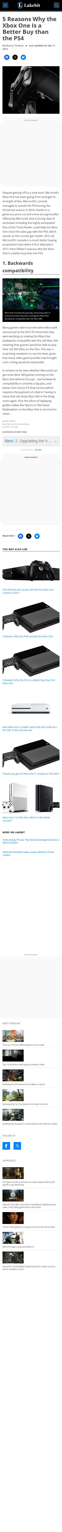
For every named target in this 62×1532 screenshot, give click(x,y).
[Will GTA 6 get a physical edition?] (30, 1238)
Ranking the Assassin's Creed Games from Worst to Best (29, 1123)
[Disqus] (30, 907)
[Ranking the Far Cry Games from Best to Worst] (30, 1095)
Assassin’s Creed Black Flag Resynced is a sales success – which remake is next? (29, 1268)
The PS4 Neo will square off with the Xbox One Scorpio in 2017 (28, 591)
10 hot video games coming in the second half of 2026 (28, 1226)
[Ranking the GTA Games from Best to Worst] (30, 1075)
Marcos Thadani (15, 45)
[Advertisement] (31, 153)
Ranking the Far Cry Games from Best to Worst (25, 1104)
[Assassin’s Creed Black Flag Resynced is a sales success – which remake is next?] (30, 1257)
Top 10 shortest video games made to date (23, 1064)
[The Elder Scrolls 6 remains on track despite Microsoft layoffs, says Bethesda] (30, 1173)
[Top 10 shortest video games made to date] (30, 1056)
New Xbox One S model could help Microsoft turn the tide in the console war (29, 728)
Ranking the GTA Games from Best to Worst (23, 1084)
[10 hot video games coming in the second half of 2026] (30, 1218)
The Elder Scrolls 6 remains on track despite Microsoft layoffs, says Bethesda (28, 1183)
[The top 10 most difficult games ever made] (30, 1036)
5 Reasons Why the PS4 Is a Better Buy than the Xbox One (28, 682)
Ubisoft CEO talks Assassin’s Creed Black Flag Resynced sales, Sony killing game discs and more (29, 1206)
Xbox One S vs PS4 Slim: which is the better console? (26, 819)
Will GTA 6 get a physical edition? (18, 1246)
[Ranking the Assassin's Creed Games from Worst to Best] (30, 1115)
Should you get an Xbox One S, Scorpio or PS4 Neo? (30, 773)
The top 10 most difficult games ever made (23, 1044)
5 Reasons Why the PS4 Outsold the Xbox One (27, 636)
